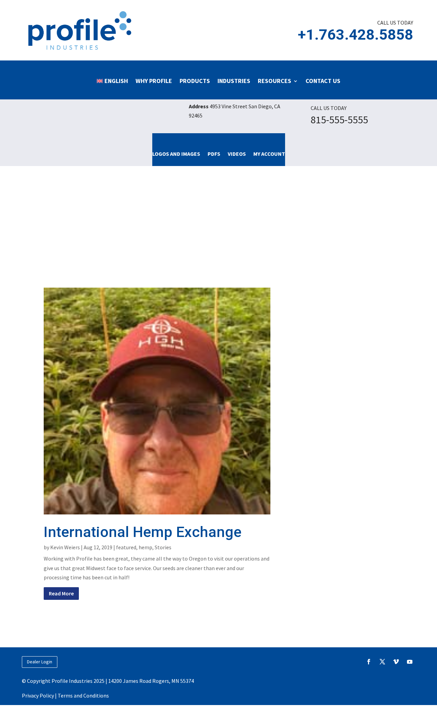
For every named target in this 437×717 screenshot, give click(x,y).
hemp (145, 547)
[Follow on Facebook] (368, 661)
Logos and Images (176, 153)
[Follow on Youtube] (409, 661)
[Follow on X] (382, 661)
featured (126, 547)
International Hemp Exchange (142, 531)
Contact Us (323, 81)
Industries (233, 81)
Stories (163, 547)
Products (195, 81)
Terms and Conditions (83, 695)
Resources (274, 81)
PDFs (214, 153)
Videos (237, 153)
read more (61, 593)
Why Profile (154, 81)
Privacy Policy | (40, 695)
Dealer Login (39, 662)
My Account (269, 153)
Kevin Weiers (65, 547)
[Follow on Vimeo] (396, 661)
